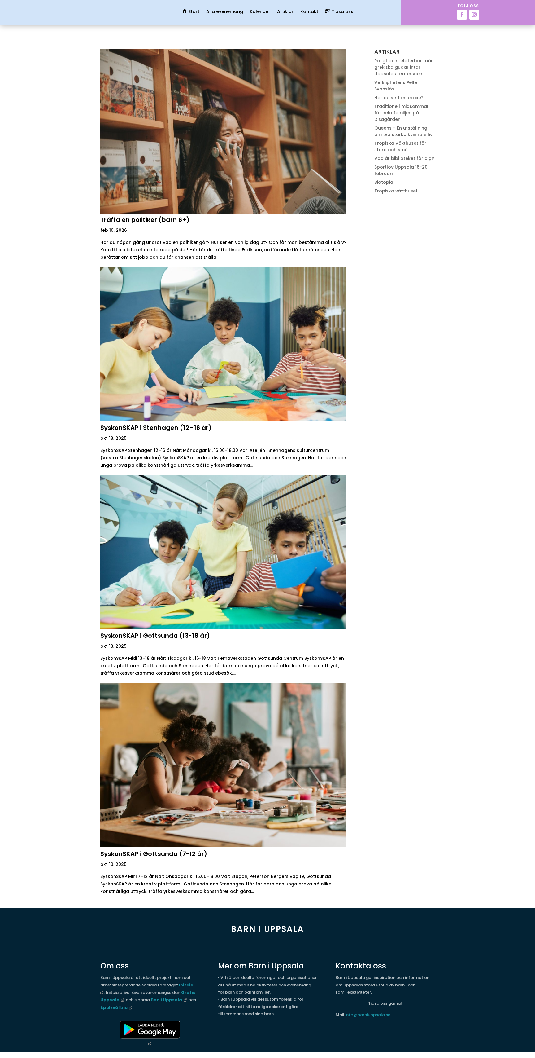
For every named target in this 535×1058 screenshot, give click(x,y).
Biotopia (383, 182)
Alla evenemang (224, 12)
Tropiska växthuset (396, 191)
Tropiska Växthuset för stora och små (400, 146)
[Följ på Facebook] (462, 15)
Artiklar (285, 12)
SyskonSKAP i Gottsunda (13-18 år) (155, 635)
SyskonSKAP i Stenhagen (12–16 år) (155, 427)
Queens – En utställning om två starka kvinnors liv (403, 131)
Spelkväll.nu (114, 1008)
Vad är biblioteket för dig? (404, 158)
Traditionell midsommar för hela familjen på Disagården (401, 112)
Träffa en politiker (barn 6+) (144, 219)
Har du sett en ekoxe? (399, 98)
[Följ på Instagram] (474, 15)
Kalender (260, 12)
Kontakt (309, 12)
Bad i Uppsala (166, 1000)
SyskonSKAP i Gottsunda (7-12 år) (153, 853)
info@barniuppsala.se (367, 1015)
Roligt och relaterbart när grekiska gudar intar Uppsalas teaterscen (403, 67)
